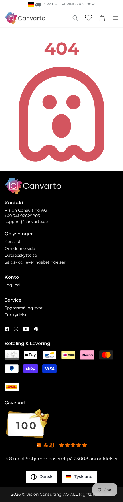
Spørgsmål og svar (24, 307)
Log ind (12, 285)
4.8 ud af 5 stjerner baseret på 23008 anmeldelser (61, 458)
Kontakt (13, 241)
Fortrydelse (16, 314)
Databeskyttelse (21, 255)
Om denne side (20, 248)
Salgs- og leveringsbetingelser (35, 262)
